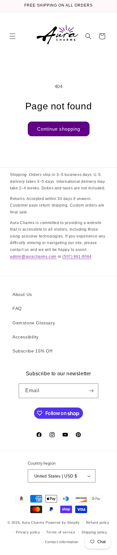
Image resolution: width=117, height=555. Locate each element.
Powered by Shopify (63, 522)
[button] (12, 36)
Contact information (61, 542)
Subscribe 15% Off (32, 350)
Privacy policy (28, 532)
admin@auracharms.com (33, 256)
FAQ (17, 308)
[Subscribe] (91, 390)
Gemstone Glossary (33, 322)
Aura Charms (33, 522)
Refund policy (98, 522)
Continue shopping (58, 129)
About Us (22, 294)
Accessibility (25, 336)
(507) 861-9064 (76, 256)
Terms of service (60, 532)
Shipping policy (94, 532)
